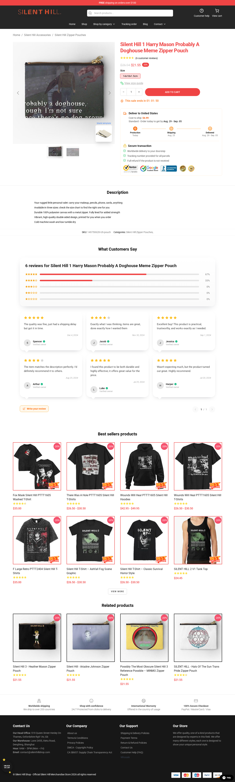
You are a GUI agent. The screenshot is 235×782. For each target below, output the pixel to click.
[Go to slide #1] (55, 152)
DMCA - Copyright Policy (80, 747)
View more (117, 591)
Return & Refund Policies (134, 742)
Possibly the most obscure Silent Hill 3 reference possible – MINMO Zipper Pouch (144, 671)
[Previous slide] (18, 93)
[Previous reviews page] (195, 409)
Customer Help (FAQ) (132, 752)
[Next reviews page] (212, 409)
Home (16, 35)
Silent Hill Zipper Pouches (70, 35)
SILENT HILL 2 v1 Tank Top (191, 569)
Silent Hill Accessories (37, 35)
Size (122, 70)
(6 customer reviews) (146, 58)
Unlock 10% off (7, 767)
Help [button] (229, 777)
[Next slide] (109, 93)
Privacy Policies (75, 742)
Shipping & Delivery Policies (135, 733)
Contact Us (126, 747)
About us (72, 733)
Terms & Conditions (77, 738)
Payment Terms (129, 738)
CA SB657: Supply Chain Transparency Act (89, 752)
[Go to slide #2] (73, 152)
